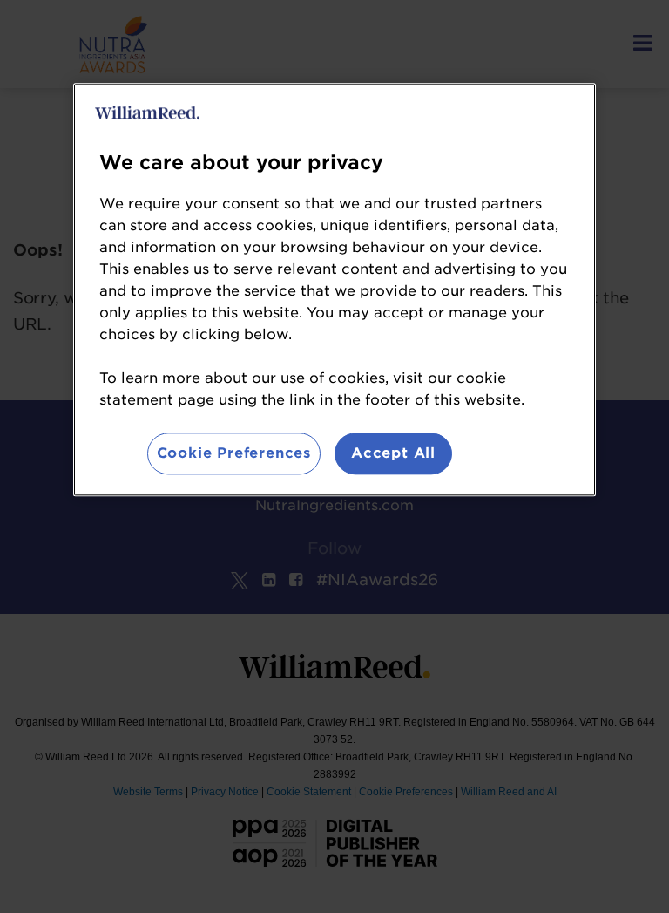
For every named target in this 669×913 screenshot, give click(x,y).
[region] (334, 289)
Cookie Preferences (234, 453)
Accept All (393, 453)
